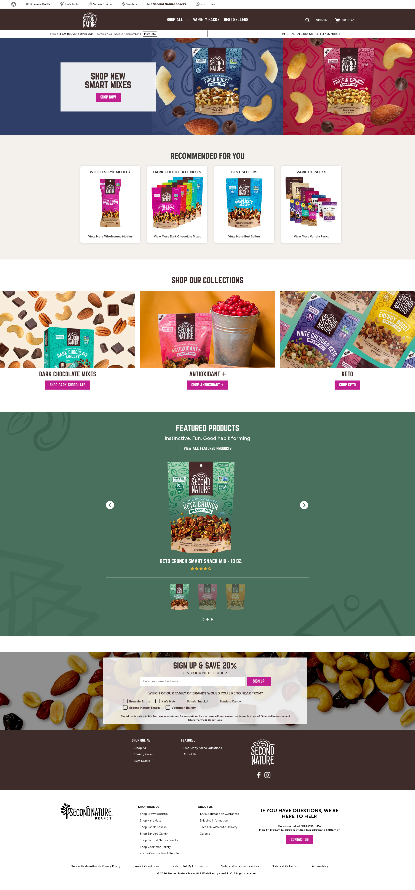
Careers (205, 833)
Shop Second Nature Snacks (159, 840)
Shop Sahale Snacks (153, 827)
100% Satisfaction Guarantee (219, 813)
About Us (190, 754)
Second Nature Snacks (169, 4)
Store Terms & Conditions (205, 719)
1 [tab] (203, 619)
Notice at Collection (285, 866)
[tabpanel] (201, 515)
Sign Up (259, 681)
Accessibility (320, 866)
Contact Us (300, 839)
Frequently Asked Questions (203, 748)
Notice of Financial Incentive (266, 716)
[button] (201, 568)
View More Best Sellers (244, 236)
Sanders (131, 4)
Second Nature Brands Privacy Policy (95, 866)
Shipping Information (214, 820)
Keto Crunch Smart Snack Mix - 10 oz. (201, 561)
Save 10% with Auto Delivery (218, 827)
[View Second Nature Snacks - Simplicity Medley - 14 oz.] (244, 203)
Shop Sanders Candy (154, 833)
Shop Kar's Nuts (150, 820)
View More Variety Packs (311, 236)
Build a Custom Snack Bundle (159, 853)
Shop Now (108, 97)
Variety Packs (206, 19)
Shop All (175, 19)
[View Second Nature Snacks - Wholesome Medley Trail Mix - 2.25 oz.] (110, 203)
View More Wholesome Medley (110, 236)
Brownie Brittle (39, 4)
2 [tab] (207, 619)
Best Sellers (236, 19)
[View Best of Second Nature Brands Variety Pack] (311, 203)
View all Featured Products (207, 448)
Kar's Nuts (71, 4)
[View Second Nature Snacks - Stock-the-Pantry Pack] (177, 203)
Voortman (207, 4)
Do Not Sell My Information (190, 866)
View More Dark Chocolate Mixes (177, 236)
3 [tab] (212, 619)
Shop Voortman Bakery (155, 847)
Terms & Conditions (146, 866)
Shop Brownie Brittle (154, 813)
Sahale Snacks (102, 4)
